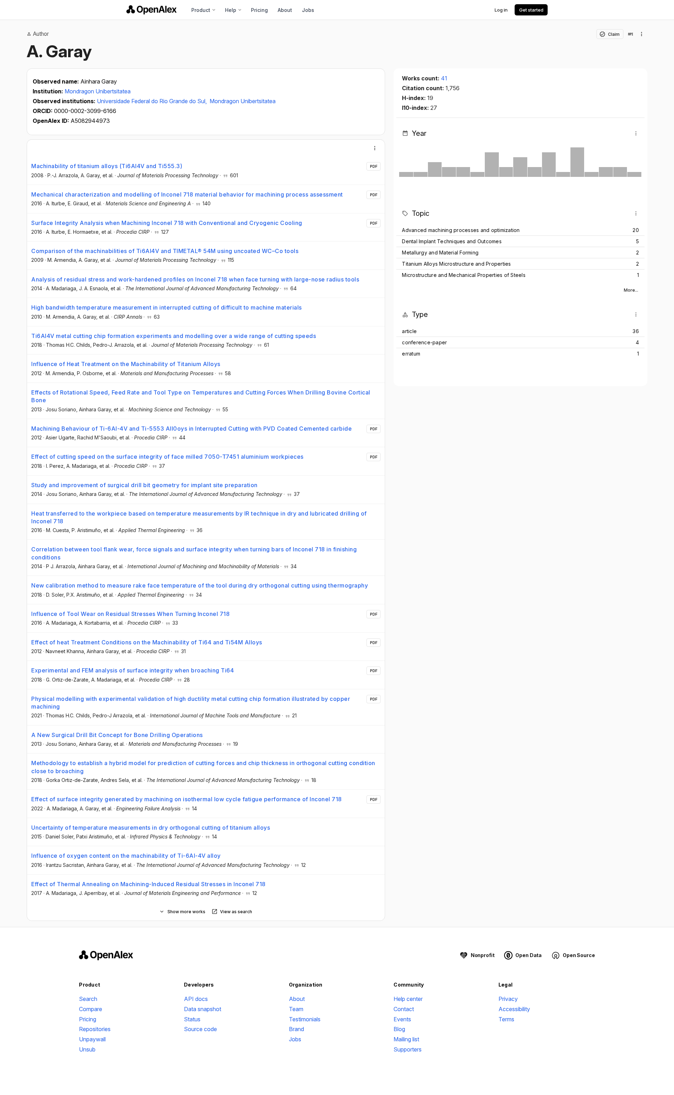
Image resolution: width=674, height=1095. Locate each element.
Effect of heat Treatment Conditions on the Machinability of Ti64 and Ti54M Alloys (146, 642)
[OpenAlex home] (151, 9)
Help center (408, 998)
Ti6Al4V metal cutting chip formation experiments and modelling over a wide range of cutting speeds (173, 335)
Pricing (259, 10)
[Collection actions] (641, 34)
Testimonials (305, 1019)
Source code (200, 1029)
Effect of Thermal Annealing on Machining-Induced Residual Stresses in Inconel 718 (148, 884)
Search (88, 998)
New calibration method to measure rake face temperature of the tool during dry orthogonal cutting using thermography (199, 585)
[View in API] (630, 34)
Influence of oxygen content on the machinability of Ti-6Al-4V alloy (126, 855)
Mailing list (406, 1039)
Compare (90, 1009)
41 (444, 78)
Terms (506, 1019)
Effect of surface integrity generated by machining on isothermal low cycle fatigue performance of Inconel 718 (186, 799)
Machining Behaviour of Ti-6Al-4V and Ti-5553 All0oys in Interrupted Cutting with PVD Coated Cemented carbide (191, 428)
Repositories (95, 1029)
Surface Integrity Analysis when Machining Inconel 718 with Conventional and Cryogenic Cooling (166, 222)
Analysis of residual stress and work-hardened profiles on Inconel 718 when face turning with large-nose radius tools (195, 279)
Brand (296, 1029)
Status (192, 1019)
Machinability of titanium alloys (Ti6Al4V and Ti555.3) (106, 166)
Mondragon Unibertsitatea (98, 91)
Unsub (87, 1049)
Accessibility (514, 1009)
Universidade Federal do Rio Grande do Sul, (152, 101)
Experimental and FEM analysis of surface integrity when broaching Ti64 (132, 670)
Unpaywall (92, 1039)
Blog (399, 1029)
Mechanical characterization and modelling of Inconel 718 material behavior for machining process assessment (187, 194)
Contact (404, 1009)
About (285, 10)
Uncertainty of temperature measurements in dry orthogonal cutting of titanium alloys (150, 827)
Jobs (308, 10)
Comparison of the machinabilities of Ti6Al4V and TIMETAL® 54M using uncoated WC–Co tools (164, 250)
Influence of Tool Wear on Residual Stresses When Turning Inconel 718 (130, 613)
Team (296, 1009)
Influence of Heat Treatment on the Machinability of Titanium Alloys (125, 363)
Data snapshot (202, 1009)
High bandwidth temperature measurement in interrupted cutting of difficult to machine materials (166, 307)
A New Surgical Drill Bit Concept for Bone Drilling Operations (117, 734)
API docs (196, 998)
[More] (375, 148)
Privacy (508, 998)
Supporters (408, 1049)
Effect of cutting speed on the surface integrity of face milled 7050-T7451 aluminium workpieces (167, 456)
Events (402, 1019)
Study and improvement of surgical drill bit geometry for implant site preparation (144, 485)
